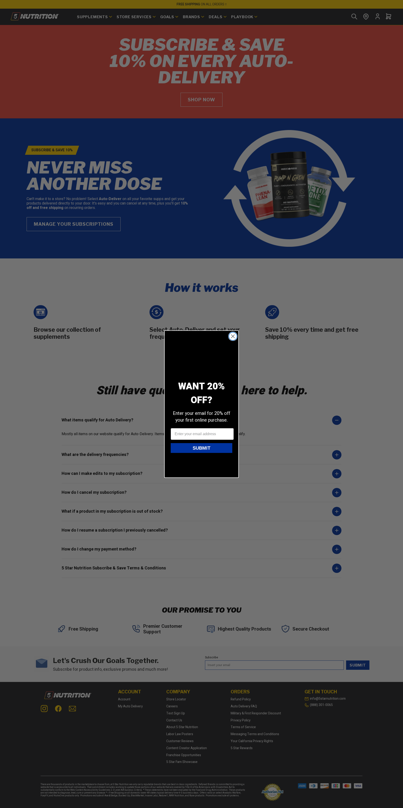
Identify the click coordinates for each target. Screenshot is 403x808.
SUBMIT (201, 448)
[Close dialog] (233, 336)
